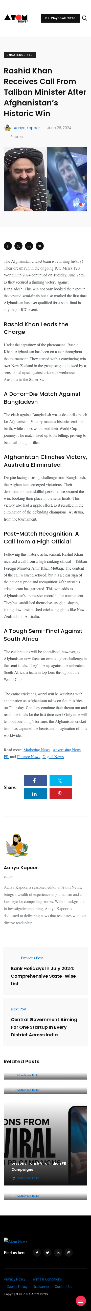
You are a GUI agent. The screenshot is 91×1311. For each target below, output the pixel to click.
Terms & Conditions (46, 1279)
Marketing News (37, 749)
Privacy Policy (15, 1279)
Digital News (53, 756)
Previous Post (32, 957)
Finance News (28, 756)
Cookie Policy (17, 1287)
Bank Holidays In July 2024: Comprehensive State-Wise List (43, 976)
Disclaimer (41, 1287)
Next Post (18, 1008)
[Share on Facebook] (8, 246)
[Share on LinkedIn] (29, 246)
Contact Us (63, 1287)
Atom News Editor (28, 1075)
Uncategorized (20, 55)
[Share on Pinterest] (40, 246)
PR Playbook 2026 (60, 18)
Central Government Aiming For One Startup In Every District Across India (44, 1027)
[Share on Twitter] (18, 246)
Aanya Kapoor (21, 867)
